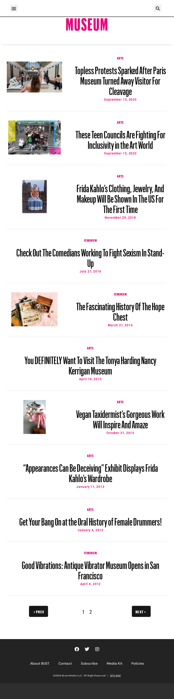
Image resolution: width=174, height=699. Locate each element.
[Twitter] (87, 649)
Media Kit (114, 663)
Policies (137, 663)
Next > (140, 611)
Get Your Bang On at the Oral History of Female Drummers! (90, 520)
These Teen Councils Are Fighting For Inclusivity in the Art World (120, 138)
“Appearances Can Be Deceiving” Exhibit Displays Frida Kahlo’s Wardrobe (90, 471)
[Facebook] (76, 649)
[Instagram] (97, 649)
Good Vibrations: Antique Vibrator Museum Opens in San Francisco (90, 568)
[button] (14, 8)
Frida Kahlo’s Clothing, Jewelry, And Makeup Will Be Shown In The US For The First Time (120, 196)
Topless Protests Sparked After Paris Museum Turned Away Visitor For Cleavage (120, 78)
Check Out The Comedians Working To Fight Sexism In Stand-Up (90, 256)
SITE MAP (115, 675)
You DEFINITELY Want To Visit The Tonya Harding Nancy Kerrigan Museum (90, 363)
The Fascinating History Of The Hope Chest (120, 309)
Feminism (90, 240)
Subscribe (89, 663)
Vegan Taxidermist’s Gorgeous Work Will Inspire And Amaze (120, 417)
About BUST (39, 663)
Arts (120, 57)
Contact (65, 663)
